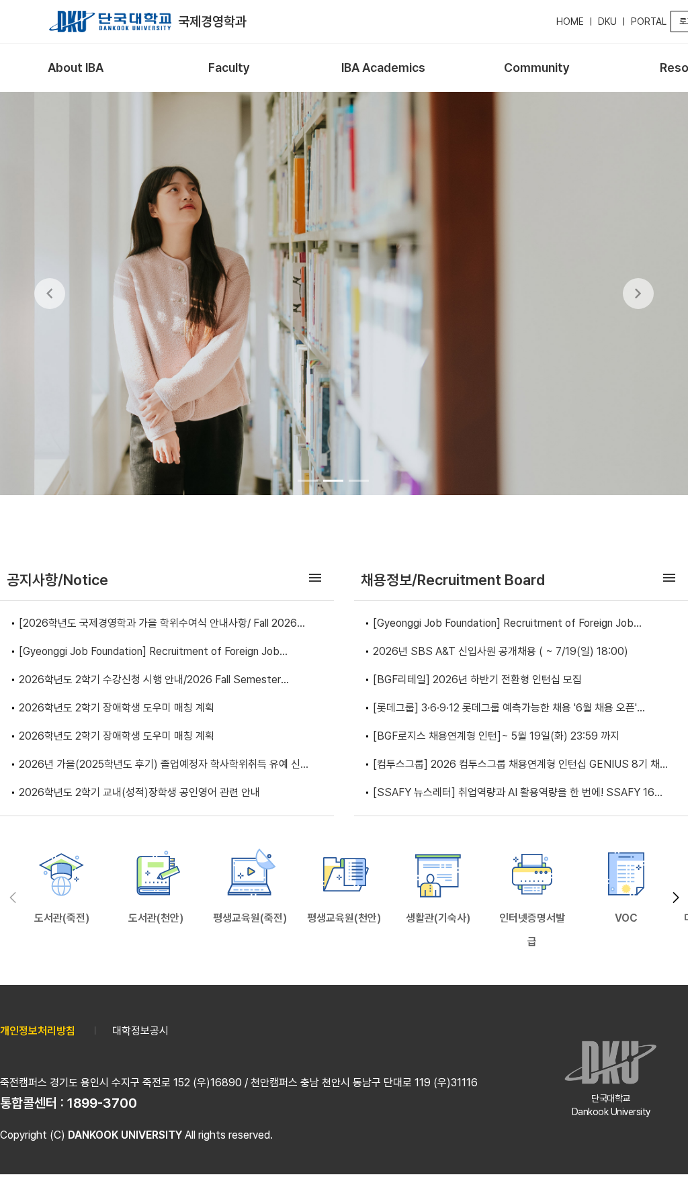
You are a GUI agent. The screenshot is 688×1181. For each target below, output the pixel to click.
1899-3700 (102, 1103)
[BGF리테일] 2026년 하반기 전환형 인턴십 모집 (477, 679)
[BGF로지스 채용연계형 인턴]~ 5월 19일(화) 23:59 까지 (496, 736)
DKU (607, 21)
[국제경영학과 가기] (110, 21)
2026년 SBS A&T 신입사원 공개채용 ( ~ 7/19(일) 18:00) (500, 651)
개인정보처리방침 (37, 1030)
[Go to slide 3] (359, 480)
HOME (570, 21)
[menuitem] (75, 68)
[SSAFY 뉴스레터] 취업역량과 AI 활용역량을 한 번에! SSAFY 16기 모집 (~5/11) (518, 793)
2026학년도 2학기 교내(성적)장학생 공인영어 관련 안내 (139, 792)
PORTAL (648, 21)
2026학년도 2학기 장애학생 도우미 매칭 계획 (116, 707)
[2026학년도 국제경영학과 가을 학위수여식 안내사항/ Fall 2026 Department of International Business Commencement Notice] (158, 624)
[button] (675, 897)
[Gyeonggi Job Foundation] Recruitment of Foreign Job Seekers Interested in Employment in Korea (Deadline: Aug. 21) (167, 652)
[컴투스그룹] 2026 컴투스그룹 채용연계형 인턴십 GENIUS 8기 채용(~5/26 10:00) (521, 765)
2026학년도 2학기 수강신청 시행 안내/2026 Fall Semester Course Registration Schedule (150, 681)
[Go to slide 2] (333, 480)
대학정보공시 (140, 1030)
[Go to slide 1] (308, 480)
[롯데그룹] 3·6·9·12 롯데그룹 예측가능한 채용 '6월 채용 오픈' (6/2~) (505, 709)
